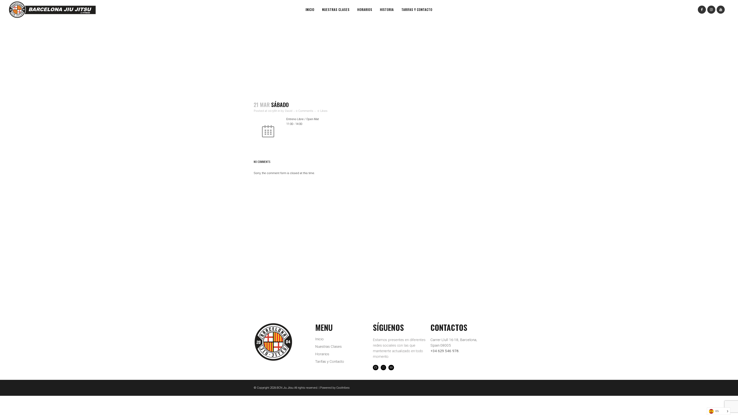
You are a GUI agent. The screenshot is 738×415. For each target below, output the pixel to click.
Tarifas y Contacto (329, 361)
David (288, 111)
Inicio (319, 339)
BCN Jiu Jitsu (285, 387)
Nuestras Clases (328, 346)
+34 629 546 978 (444, 351)
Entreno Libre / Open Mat (302, 119)
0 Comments (304, 111)
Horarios (322, 354)
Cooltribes (343, 387)
